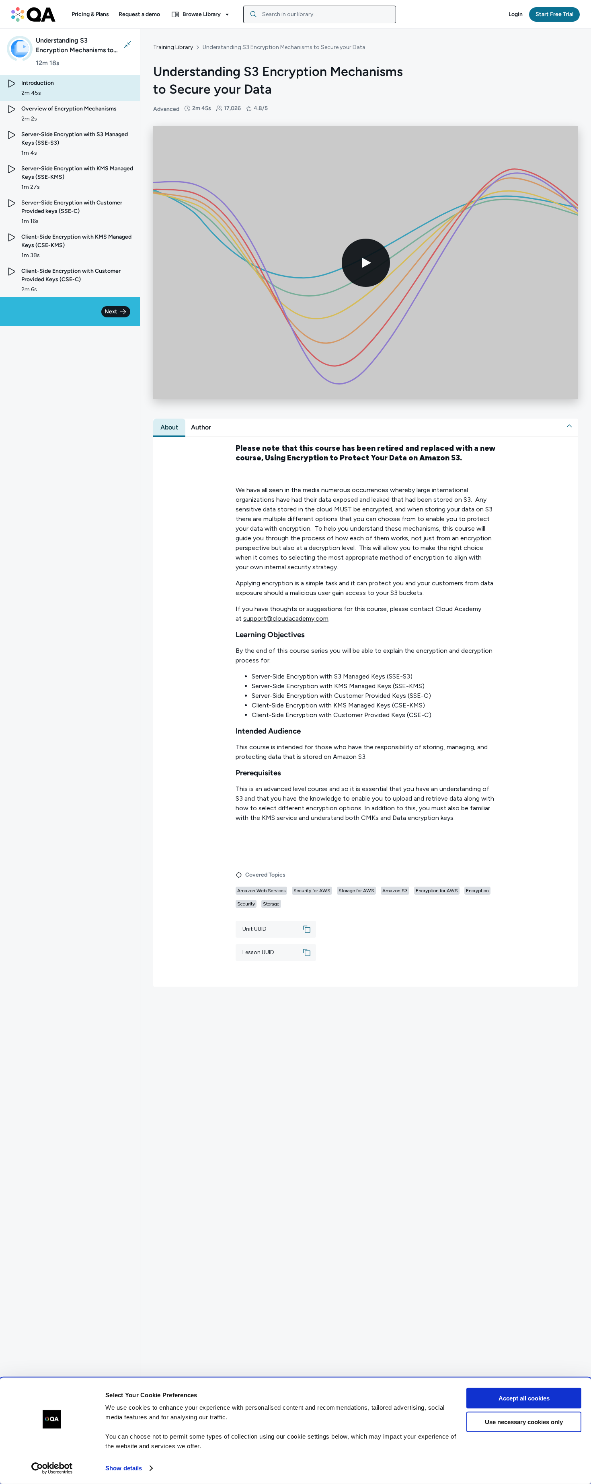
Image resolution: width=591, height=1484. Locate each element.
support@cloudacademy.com (285, 618)
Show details (123, 1468)
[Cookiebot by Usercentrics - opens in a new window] (52, 1468)
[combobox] (319, 14)
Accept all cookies (524, 1398)
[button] (90, 14)
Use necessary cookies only (524, 1421)
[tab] (169, 427)
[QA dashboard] (33, 14)
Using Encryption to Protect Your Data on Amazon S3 (362, 457)
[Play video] (366, 263)
